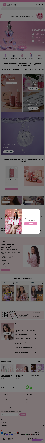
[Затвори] (38, 211)
